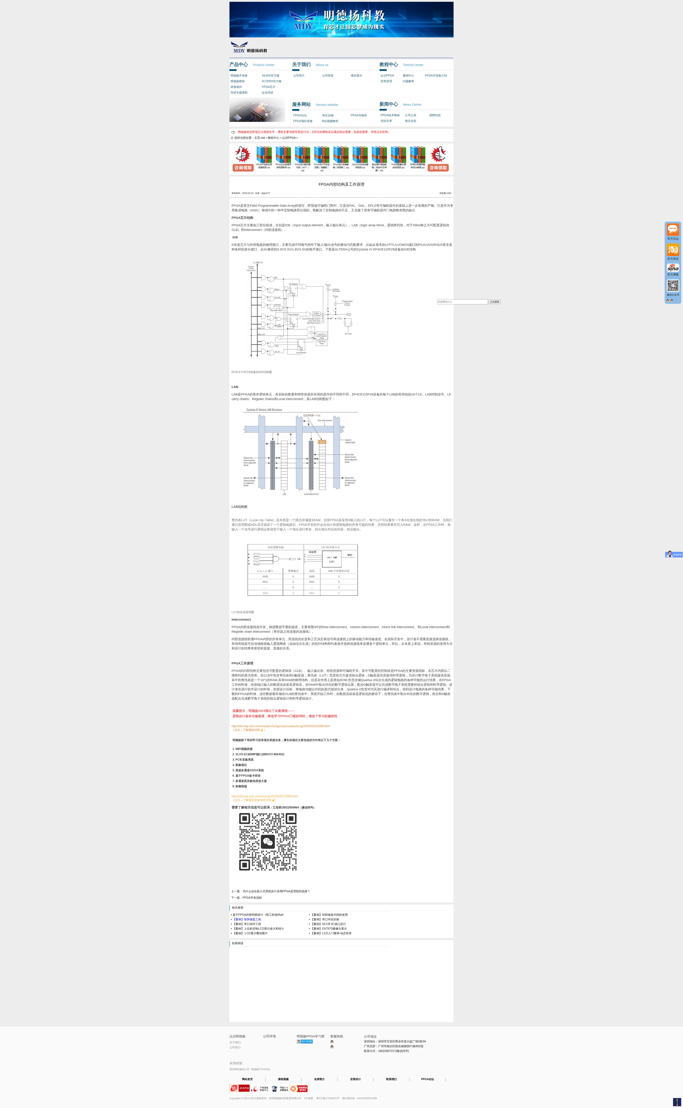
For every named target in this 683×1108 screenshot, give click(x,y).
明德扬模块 (238, 81)
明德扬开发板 (239, 75)
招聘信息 (435, 115)
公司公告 (410, 115)
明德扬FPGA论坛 (260, 1069)
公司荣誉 (327, 75)
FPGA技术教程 (390, 115)
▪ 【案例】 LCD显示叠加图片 (249, 933)
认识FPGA (387, 75)
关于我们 (235, 1042)
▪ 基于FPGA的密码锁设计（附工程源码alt (257, 914)
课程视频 (283, 1079)
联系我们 (391, 1079)
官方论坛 (673, 238)
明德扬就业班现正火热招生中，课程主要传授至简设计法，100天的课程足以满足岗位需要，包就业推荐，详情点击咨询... (314, 131)
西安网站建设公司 (239, 1069)
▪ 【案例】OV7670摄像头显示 (328, 928)
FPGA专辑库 (359, 115)
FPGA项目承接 (303, 121)
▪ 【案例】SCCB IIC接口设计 (327, 923)
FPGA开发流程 (252, 897)
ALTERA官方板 (272, 81)
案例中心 (408, 75)
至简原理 (386, 81)
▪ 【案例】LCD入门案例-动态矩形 (330, 933)
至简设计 (355, 1079)
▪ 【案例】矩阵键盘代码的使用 (328, 914)
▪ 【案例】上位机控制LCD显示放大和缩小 (257, 928)
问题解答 (408, 81)
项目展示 (356, 75)
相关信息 (410, 120)
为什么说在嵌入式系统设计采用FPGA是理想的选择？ (276, 891)
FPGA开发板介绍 (436, 75)
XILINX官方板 (270, 75)
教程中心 (273, 137)
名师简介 (319, 1079)
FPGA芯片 (268, 86)
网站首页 (247, 1079)
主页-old (259, 137)
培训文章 (386, 120)
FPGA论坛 (300, 115)
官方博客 (673, 274)
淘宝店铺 (327, 115)
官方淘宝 (673, 258)
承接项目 (236, 86)
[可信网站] (298, 1087)
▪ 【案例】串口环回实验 (324, 919)
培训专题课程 (239, 92)
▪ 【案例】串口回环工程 (246, 923)
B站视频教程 (330, 121)
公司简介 (299, 75)
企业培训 (267, 92)
